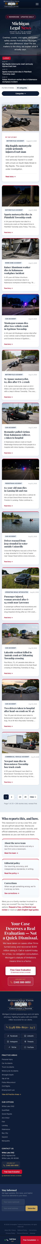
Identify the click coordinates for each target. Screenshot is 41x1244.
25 (25, 797)
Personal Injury (7, 1059)
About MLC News (10, 1230)
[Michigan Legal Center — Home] (11, 4)
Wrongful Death (8, 1075)
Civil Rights (6, 1086)
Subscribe (31, 1208)
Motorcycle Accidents (10, 1071)
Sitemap (32, 1233)
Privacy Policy (10, 1233)
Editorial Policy (22, 1230)
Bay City (5, 1133)
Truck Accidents (8, 1067)
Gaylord (5, 1137)
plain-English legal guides (27, 910)
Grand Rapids (7, 1114)
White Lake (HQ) (8, 1106)
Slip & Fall (5, 1078)
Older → (33, 797)
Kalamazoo (6, 1129)
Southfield (5, 1110)
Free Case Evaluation (12, 1172)
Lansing (5, 1125)
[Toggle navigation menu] (37, 4)
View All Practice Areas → (11, 1094)
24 (20, 797)
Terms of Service (22, 1233)
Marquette (6, 1141)
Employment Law (8, 1090)
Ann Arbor (5, 1118)
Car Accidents (7, 1063)
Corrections (33, 1230)
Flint (3, 1122)
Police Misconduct (8, 1082)
